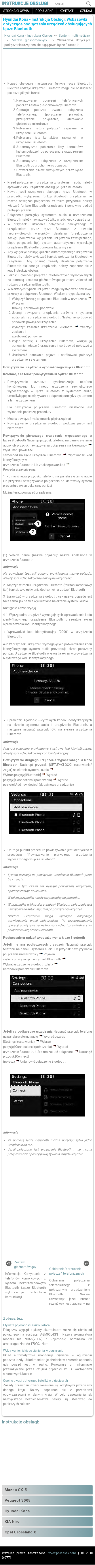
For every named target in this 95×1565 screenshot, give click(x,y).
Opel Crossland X (20, 1532)
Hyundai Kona (17, 1511)
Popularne (44, 11)
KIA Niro (12, 1521)
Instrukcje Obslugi (25, 3)
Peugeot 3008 (18, 1500)
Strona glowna (16, 11)
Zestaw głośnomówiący (29, 40)
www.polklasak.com (62, 1553)
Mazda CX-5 (16, 1489)
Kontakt (67, 11)
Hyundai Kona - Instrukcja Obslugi (28, 35)
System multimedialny (75, 35)
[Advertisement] (47, 63)
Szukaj (86, 11)
